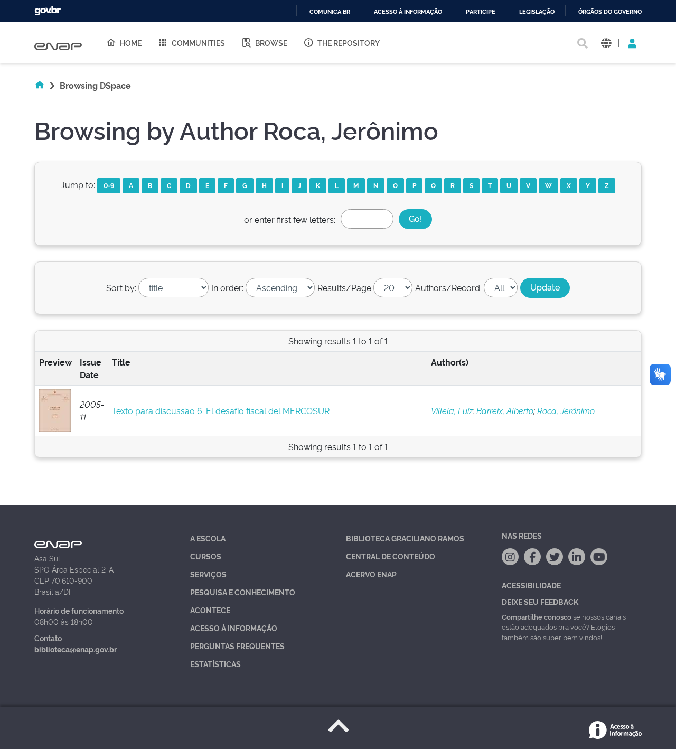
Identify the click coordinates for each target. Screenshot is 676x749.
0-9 (109, 185)
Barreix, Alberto (504, 410)
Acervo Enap (371, 574)
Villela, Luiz (452, 410)
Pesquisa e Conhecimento (242, 592)
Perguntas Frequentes (237, 646)
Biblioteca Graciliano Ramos (405, 538)
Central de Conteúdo (390, 556)
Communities (198, 43)
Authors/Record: (448, 287)
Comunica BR (329, 11)
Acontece (210, 610)
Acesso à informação (408, 11)
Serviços (208, 574)
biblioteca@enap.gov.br (75, 649)
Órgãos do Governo (610, 11)
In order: (227, 287)
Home (131, 43)
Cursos (205, 556)
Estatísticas (215, 664)
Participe (480, 11)
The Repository (348, 43)
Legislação (537, 11)
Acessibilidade (531, 585)
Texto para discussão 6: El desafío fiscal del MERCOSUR (221, 410)
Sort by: (121, 287)
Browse (271, 43)
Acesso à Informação (233, 628)
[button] (606, 42)
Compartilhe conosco (536, 616)
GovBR (47, 11)
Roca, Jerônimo (566, 410)
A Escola (208, 538)
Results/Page (344, 287)
